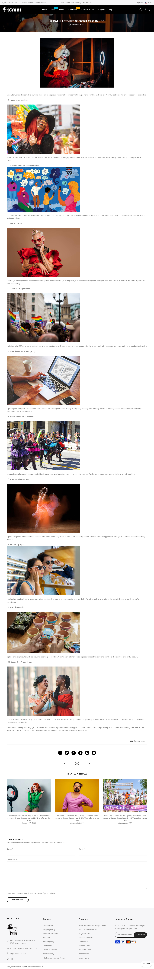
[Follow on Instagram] (12, 959)
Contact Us (47, 946)
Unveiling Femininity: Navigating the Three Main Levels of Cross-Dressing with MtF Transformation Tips (29, 818)
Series (61, 9)
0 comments (139, 741)
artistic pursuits (19, 657)
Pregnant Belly (85, 950)
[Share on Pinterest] (73, 753)
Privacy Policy (48, 954)
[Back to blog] (77, 763)
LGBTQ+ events (24, 346)
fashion (29, 157)
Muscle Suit (83, 941)
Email (82, 849)
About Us (46, 937)
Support (101, 9)
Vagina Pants (84, 933)
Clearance (73, 9)
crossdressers (22, 95)
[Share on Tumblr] (80, 753)
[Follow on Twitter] (8, 959)
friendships (28, 719)
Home (44, 9)
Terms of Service (50, 950)
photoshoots (34, 280)
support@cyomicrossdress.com (34, 3)
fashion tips (46, 408)
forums (70, 215)
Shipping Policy (49, 929)
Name (10, 849)
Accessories (84, 954)
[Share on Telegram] (87, 753)
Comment (12, 860)
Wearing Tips (48, 925)
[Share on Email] (94, 753)
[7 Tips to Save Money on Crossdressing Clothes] (65, 763)
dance (24, 536)
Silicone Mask (84, 946)
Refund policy (48, 941)
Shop (54, 9)
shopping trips (21, 599)
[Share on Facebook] (60, 753)
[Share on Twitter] (67, 753)
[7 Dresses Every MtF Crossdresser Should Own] (89, 763)
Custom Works (87, 9)
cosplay (18, 474)
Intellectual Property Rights (54, 958)
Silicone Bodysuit (86, 937)
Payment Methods (50, 933)
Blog (110, 9)
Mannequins (84, 958)
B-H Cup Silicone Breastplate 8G (92, 925)
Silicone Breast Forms (88, 929)
